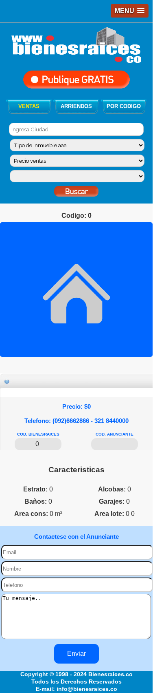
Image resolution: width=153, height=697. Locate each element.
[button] (130, 11)
